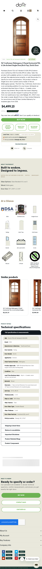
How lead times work (21, 144)
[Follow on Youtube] (3, 558)
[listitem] (14, 297)
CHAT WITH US (21, 509)
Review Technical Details (8, 127)
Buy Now (21, 120)
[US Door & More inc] (21, 3)
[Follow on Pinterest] (16, 558)
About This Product (21, 127)
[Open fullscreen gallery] (38, 19)
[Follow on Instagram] (16, 555)
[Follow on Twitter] (16, 551)
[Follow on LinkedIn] (3, 555)
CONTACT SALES (21, 502)
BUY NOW (21, 495)
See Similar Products (34, 127)
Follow (9, 551)
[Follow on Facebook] (3, 551)
